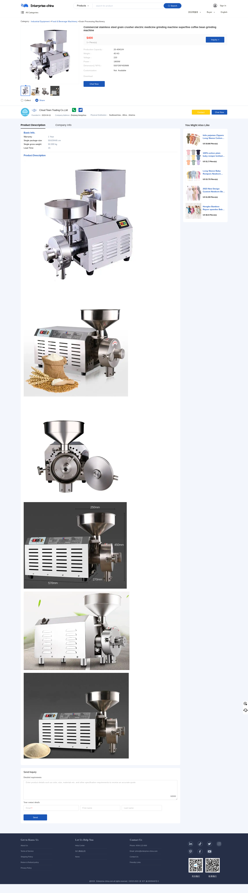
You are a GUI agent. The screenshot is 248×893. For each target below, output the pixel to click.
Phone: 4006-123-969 (138, 846)
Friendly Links (135, 862)
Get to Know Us (29, 839)
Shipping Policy (27, 857)
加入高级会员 (80, 851)
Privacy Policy (26, 868)
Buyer (209, 12)
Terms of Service (27, 851)
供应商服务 (193, 12)
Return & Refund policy (30, 862)
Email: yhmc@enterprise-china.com (143, 851)
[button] (220, 5)
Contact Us (136, 839)
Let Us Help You (84, 839)
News (77, 857)
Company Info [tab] (63, 125)
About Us (24, 846)
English (224, 12)
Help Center (80, 846)
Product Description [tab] (33, 125)
